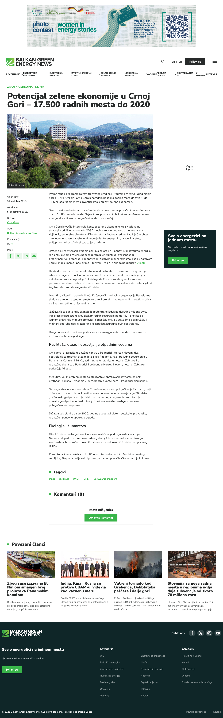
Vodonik (152, 74)
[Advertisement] (190, 166)
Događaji (104, 695)
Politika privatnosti (196, 712)
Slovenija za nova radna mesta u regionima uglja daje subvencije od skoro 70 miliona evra (190, 589)
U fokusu (200, 74)
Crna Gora (13, 222)
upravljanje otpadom (105, 479)
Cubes (89, 711)
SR (180, 62)
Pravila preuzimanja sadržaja (197, 682)
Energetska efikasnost (30, 74)
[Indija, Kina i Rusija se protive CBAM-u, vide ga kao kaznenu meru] (85, 564)
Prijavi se (195, 62)
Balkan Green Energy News (22, 233)
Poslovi (145, 695)
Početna (11, 74)
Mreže (144, 662)
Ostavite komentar (101, 518)
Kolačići (217, 712)
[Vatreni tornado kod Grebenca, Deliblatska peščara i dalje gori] (138, 564)
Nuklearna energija (131, 74)
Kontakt (186, 662)
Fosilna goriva (161, 74)
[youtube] (217, 633)
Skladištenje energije (108, 74)
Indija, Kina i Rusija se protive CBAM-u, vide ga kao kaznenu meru (83, 587)
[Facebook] (10, 256)
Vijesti (141, 263)
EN (173, 62)
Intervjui (211, 74)
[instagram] (209, 633)
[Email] (34, 256)
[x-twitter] (200, 633)
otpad (52, 479)
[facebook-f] (192, 633)
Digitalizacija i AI (185, 74)
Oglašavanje (188, 669)
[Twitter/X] (18, 256)
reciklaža (64, 479)
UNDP (76, 479)
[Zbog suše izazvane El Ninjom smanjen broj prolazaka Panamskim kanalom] (31, 564)
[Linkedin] (26, 256)
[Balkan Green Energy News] (30, 62)
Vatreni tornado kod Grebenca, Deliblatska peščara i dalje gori (134, 587)
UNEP (87, 479)
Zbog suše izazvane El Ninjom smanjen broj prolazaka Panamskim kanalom (28, 589)
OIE (18, 74)
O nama (186, 675)
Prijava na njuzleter (192, 656)
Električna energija (56, 74)
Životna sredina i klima (81, 74)
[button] (162, 62)
